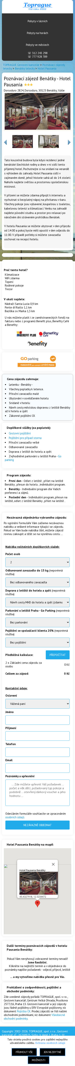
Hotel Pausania (47, 68)
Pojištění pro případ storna (25, 438)
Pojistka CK (24, 1011)
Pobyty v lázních (38, 21)
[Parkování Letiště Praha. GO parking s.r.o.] (38, 367)
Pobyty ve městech (37, 45)
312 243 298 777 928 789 (38, 54)
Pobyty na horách (37, 33)
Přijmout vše (24, 1052)
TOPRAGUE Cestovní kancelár (21, 65)
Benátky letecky (25, 68)
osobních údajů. (15, 817)
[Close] (53, 864)
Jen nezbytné (52, 1052)
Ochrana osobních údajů (50, 1043)
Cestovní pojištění (20, 433)
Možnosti (38, 1060)
